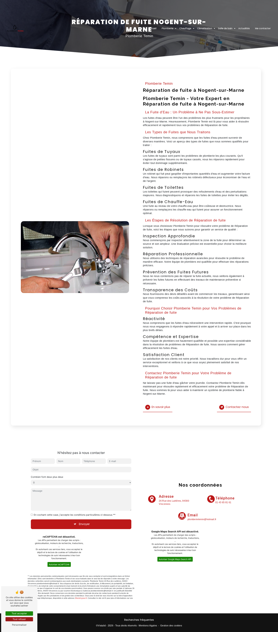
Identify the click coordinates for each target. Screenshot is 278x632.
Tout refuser (19, 619)
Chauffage (185, 28)
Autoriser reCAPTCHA (59, 564)
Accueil (152, 28)
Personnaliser (19, 624)
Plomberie (167, 28)
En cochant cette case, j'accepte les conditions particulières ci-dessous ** (74, 514)
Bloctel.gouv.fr (81, 598)
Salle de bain (225, 28)
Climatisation (204, 28)
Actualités (244, 28)
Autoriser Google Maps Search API (175, 559)
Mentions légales (148, 625)
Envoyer (84, 524)
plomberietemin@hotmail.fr (202, 519)
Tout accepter (19, 613)
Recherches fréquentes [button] (139, 620)
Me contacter (263, 28)
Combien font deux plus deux (47, 476)
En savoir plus (161, 407)
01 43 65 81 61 (223, 502)
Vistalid (102, 625)
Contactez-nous (237, 407)
